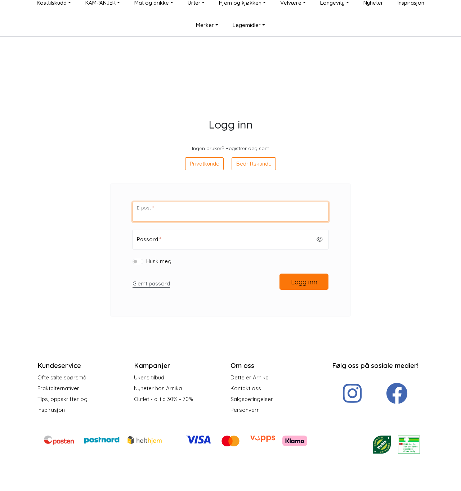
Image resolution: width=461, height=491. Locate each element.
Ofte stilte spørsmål (62, 377)
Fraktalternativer (58, 388)
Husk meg (158, 261)
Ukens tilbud (149, 377)
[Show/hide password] (320, 239)
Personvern (245, 409)
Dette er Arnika (249, 377)
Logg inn (304, 282)
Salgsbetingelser (251, 399)
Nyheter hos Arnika (158, 388)
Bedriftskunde (254, 163)
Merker (205, 25)
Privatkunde (204, 163)
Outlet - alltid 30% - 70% (163, 399)
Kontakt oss (245, 388)
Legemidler (247, 25)
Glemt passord (151, 283)
